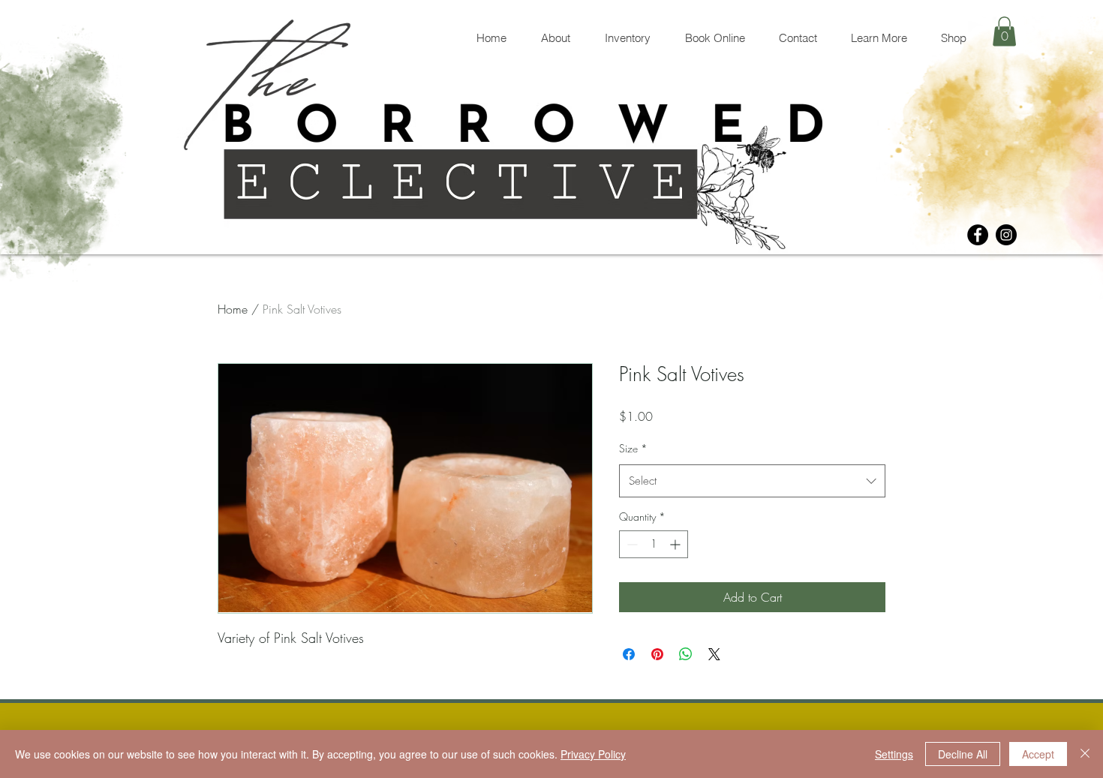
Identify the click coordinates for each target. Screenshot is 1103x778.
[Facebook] (977, 234)
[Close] (1085, 754)
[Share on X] (714, 654)
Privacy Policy (593, 753)
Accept (1038, 753)
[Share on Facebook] (629, 654)
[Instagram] (1006, 234)
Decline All (962, 753)
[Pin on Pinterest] (657, 654)
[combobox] (752, 480)
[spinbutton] (653, 544)
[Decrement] (630, 544)
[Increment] (676, 544)
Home (233, 309)
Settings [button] (894, 753)
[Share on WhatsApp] (686, 654)
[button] (1004, 31)
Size (633, 448)
